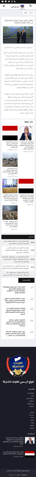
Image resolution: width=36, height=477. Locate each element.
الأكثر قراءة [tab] (26, 280)
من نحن (11, 475)
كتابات (32, 420)
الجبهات (31, 406)
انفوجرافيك (30, 393)
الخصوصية (24, 475)
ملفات (32, 417)
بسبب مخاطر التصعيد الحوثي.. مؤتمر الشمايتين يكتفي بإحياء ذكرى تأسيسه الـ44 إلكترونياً (14, 300)
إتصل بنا (17, 475)
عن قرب (31, 415)
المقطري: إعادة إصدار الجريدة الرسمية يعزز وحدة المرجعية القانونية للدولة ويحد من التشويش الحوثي (26, 145)
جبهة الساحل (30, 398)
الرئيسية (31, 13)
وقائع (32, 412)
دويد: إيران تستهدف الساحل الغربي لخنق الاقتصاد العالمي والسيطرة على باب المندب (15, 333)
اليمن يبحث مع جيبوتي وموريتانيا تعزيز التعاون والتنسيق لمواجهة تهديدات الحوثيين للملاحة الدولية (27, 198)
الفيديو (32, 428)
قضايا (32, 425)
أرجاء (32, 423)
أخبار (25, 13)
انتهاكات (31, 401)
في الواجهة (30, 404)
